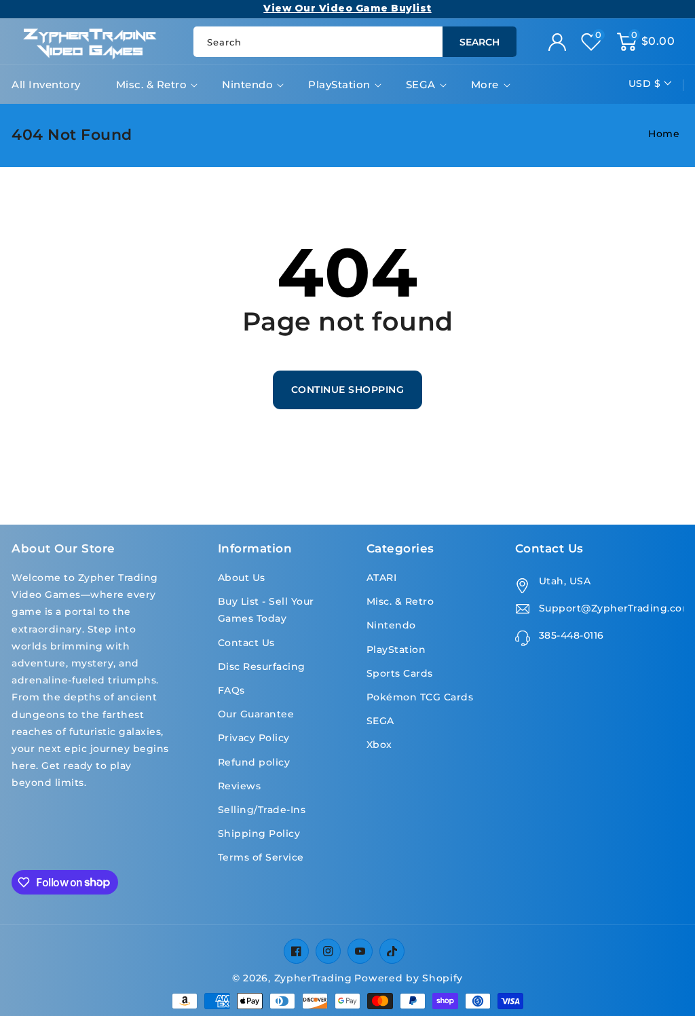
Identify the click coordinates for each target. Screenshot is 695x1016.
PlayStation (339, 84)
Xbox (379, 744)
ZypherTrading (313, 978)
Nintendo (247, 84)
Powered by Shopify (408, 978)
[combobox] (354, 41)
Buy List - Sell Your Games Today (266, 609)
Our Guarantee (256, 714)
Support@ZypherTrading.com (611, 608)
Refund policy (254, 762)
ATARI (382, 577)
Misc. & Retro (151, 84)
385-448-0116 (571, 635)
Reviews (239, 786)
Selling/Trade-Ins (262, 810)
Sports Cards (400, 673)
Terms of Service (261, 857)
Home (663, 134)
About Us (241, 577)
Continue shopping (348, 389)
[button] (646, 42)
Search (479, 42)
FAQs (231, 690)
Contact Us (246, 643)
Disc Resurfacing (261, 666)
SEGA (421, 84)
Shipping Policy (259, 833)
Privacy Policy (254, 738)
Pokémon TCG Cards (420, 697)
